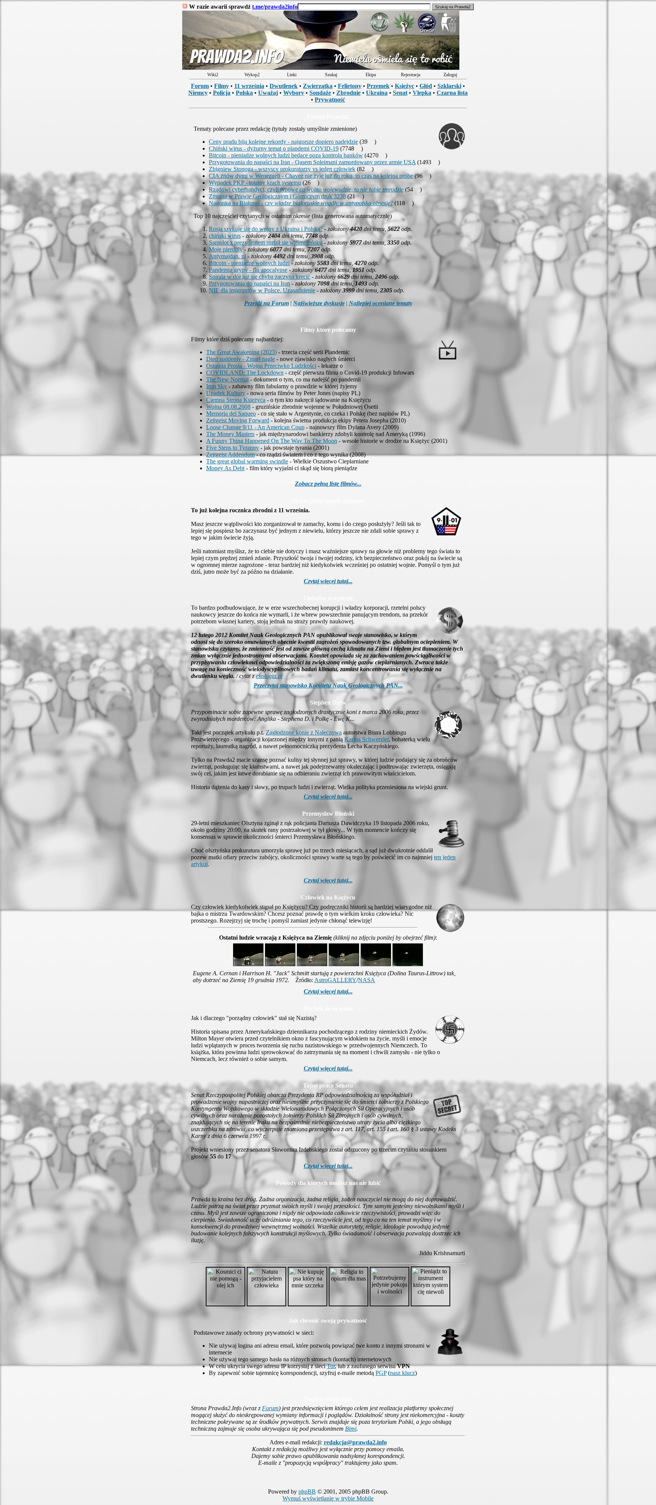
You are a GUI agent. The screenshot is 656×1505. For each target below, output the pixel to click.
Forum (200, 86)
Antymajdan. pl (227, 256)
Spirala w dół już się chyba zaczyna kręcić (259, 276)
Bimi (350, 1428)
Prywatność (330, 99)
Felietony (349, 86)
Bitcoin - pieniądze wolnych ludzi (249, 263)
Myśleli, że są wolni (328, 1008)
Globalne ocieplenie (328, 598)
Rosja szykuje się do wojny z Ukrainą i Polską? (266, 229)
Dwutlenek (284, 86)
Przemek (378, 86)
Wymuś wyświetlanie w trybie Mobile (328, 1498)
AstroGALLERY (335, 980)
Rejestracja (410, 74)
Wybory (293, 92)
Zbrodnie (348, 92)
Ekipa (371, 74)
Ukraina (377, 92)
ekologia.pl (269, 676)
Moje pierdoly (226, 249)
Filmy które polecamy (328, 329)
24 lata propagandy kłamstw (328, 500)
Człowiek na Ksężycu (328, 897)
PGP (380, 1373)
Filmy (221, 86)
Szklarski (449, 86)
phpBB (307, 1491)
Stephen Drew (328, 702)
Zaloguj (450, 74)
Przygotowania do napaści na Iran (249, 283)
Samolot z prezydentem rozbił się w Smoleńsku (265, 242)
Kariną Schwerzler (366, 739)
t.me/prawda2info (275, 6)
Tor (331, 1366)
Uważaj (268, 92)
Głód (425, 86)
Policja (221, 92)
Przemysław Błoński (328, 813)
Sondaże (320, 92)
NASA (366, 980)
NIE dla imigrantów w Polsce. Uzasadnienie (262, 290)
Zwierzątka (318, 86)
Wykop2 (252, 74)
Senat (400, 92)
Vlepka (422, 92)
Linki (291, 74)
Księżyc (404, 86)
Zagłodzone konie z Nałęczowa (304, 732)
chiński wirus (225, 235)
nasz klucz (402, 1373)
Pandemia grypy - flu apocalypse (248, 270)
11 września (249, 86)
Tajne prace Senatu (328, 1085)
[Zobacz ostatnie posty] (320, 67)
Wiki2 (212, 74)
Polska (244, 92)
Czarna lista (452, 92)
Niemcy (198, 92)
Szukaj (331, 74)
